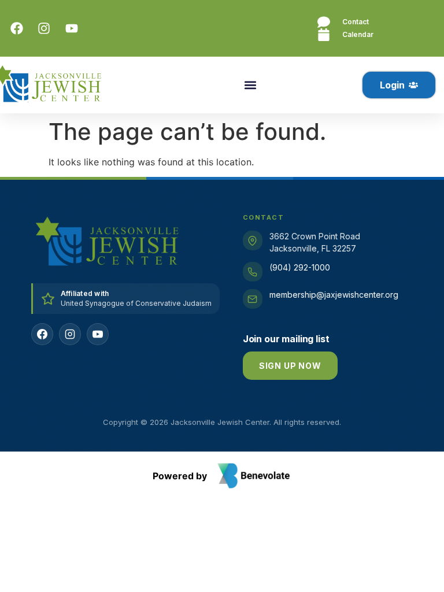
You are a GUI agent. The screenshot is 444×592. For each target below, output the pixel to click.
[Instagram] (70, 334)
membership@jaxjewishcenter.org (333, 294)
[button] (250, 85)
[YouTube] (98, 334)
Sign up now (290, 366)
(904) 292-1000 (299, 267)
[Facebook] (42, 334)
